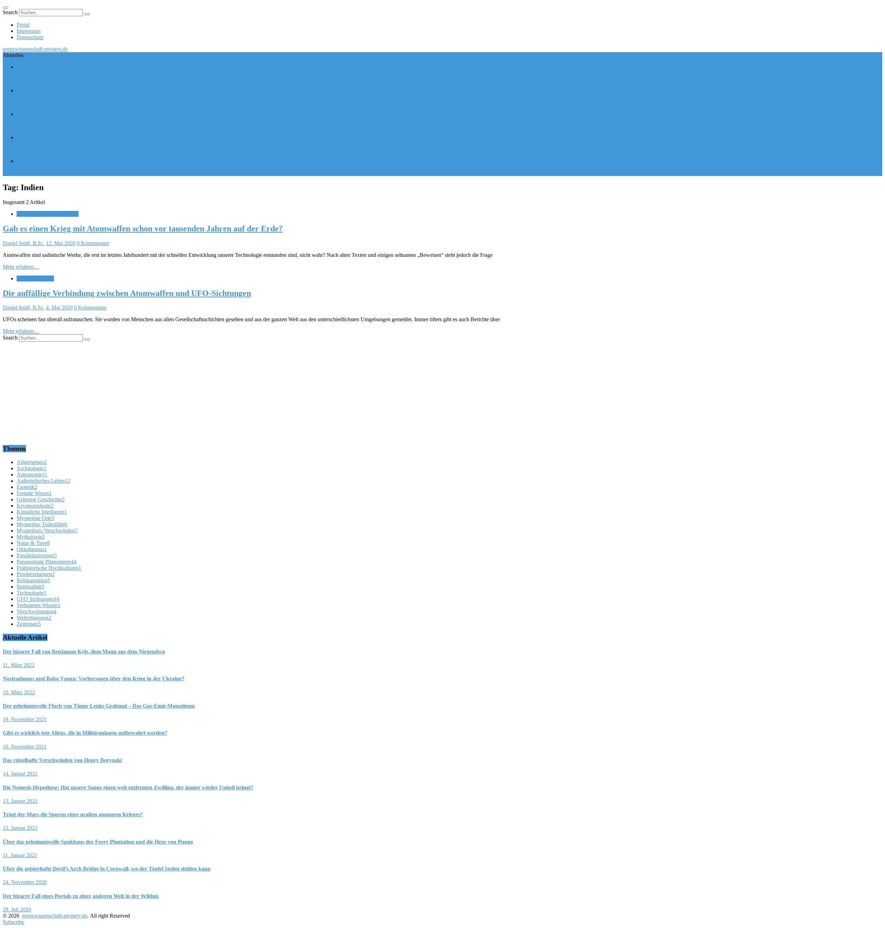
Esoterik (27, 487)
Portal (23, 25)
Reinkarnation (33, 580)
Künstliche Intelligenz (42, 512)
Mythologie (31, 537)
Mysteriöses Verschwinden (46, 67)
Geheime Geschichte (41, 499)
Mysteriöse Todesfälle (42, 524)
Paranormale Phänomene (46, 562)
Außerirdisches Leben (41, 137)
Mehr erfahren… (21, 267)
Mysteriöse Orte (34, 114)
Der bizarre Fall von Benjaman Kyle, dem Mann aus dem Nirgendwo (78, 79)
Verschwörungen (36, 611)
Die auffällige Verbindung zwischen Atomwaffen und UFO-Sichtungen (127, 293)
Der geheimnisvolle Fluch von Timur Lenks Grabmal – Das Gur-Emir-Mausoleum (93, 126)
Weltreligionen (34, 618)
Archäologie (31, 468)
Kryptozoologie (35, 506)
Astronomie (32, 474)
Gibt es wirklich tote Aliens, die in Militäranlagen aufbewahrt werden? (79, 149)
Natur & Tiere (33, 543)
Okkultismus (32, 549)
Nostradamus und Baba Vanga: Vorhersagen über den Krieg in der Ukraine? (86, 102)
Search (10, 12)
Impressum (28, 31)
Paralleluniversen (37, 555)
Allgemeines (32, 462)
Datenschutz (30, 37)
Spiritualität (30, 587)
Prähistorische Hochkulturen (47, 214)
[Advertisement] (210, 390)
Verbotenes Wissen (38, 605)
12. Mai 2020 (60, 243)
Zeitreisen (29, 624)
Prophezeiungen (34, 90)
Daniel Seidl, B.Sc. (24, 243)
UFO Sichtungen (35, 278)
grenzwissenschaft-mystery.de (35, 49)
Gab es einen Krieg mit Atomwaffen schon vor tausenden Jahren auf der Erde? (143, 228)
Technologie (31, 593)
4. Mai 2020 (59, 307)
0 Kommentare (93, 243)
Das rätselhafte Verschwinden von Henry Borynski (58, 173)
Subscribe (13, 922)
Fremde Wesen (34, 493)
